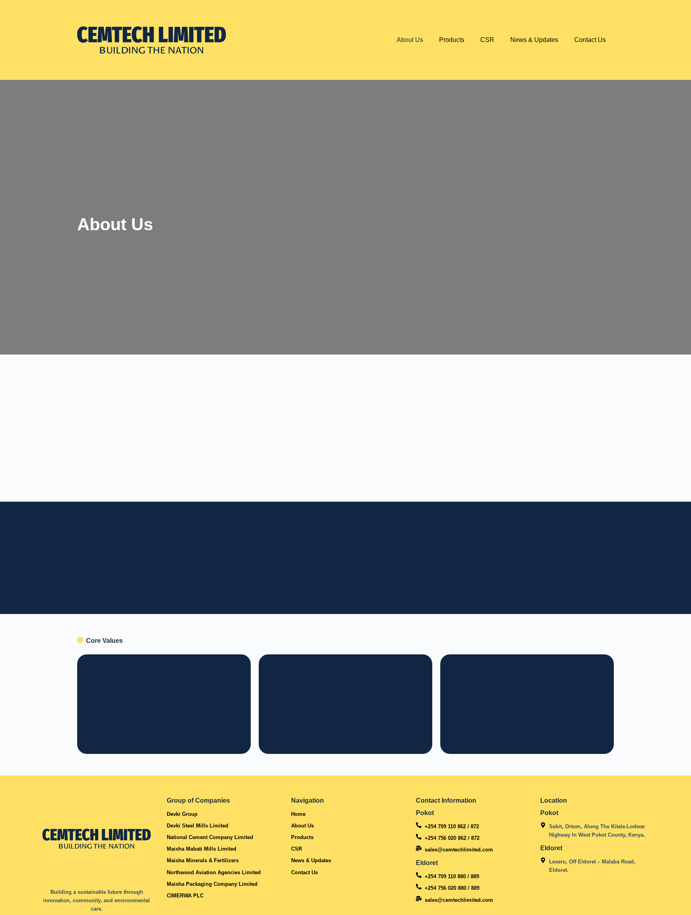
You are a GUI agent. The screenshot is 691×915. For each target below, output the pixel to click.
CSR (487, 39)
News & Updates (534, 39)
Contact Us (590, 39)
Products (451, 39)
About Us (410, 39)
